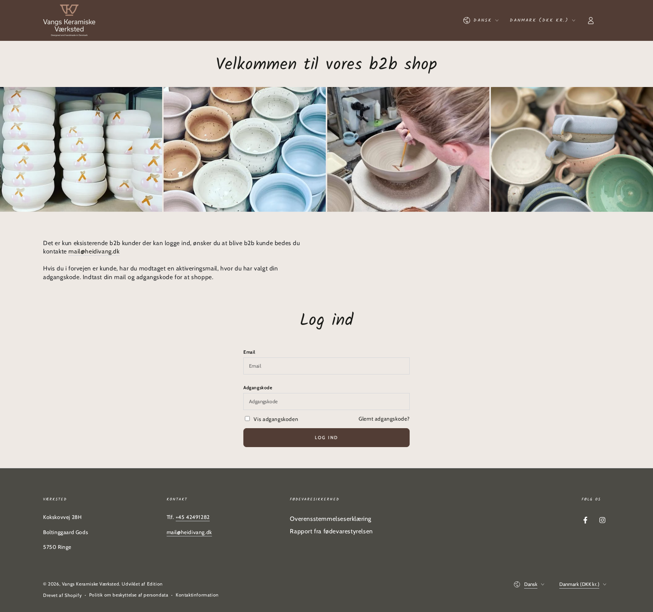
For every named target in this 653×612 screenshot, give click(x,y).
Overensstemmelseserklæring (330, 518)
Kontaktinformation (197, 595)
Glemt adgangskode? (384, 418)
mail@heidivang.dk (93, 251)
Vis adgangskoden (276, 419)
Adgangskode (257, 387)
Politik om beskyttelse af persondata (129, 595)
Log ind (327, 437)
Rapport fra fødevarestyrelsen (331, 531)
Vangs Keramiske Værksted (90, 584)
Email (249, 352)
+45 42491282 (193, 517)
